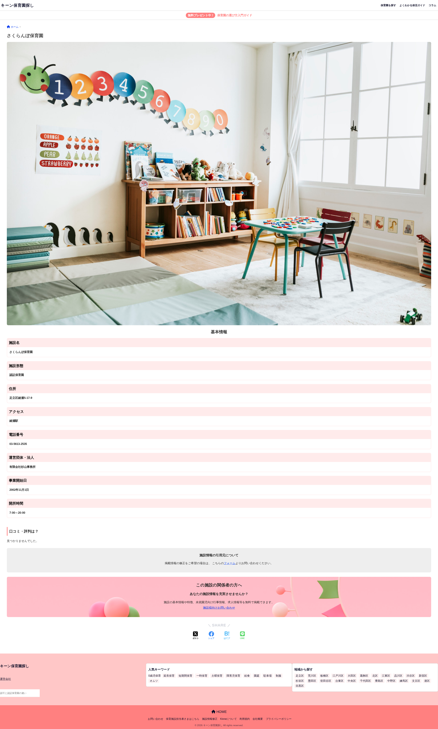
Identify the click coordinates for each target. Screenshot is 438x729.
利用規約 (245, 719)
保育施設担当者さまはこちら (182, 719)
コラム (432, 5)
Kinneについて (228, 719)
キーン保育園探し (17, 5)
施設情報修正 (209, 719)
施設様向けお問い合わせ (219, 607)
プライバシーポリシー (279, 719)
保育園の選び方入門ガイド (220, 15)
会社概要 (258, 719)
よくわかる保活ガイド (412, 5)
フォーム (229, 563)
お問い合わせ (155, 719)
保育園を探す (388, 5)
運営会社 (5, 678)
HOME (221, 712)
